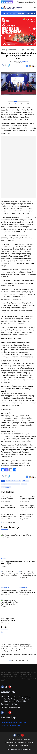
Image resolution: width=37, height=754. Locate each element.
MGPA (15, 722)
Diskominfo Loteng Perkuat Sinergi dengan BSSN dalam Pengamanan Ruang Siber (8, 506)
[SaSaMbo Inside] (11, 7)
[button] (35, 7)
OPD (24, 484)
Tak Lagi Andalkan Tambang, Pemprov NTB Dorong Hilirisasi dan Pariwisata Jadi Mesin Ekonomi (9, 515)
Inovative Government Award (11, 484)
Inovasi (26, 480)
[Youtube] (9, 686)
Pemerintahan (24, 61)
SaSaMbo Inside (14, 61)
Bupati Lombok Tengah (9, 110)
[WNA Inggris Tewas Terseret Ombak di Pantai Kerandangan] (18, 544)
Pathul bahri (6, 487)
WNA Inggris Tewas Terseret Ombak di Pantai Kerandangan (7, 498)
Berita (2, 616)
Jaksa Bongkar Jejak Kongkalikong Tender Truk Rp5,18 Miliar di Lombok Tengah (8, 619)
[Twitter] (6, 65)
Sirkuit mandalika (6, 722)
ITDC (18, 726)
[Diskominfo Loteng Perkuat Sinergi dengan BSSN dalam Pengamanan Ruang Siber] (27, 577)
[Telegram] (9, 65)
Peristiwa (3, 559)
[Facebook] (2, 65)
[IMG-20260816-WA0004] (18, 45)
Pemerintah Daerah (27, 123)
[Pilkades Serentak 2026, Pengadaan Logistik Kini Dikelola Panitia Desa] (9, 577)
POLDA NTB (22, 722)
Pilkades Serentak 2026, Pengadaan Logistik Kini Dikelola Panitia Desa (28, 498)
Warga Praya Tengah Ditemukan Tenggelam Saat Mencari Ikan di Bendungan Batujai (27, 506)
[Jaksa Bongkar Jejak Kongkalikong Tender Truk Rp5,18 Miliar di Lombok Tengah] (9, 605)
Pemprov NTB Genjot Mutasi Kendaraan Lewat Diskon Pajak (27, 515)
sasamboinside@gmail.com (13, 707)
